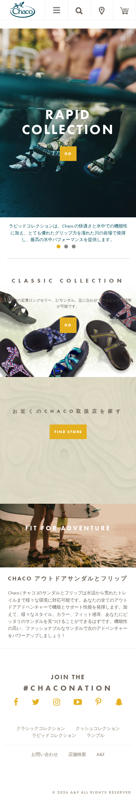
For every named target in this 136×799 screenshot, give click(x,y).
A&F (100, 754)
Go (68, 325)
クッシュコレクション (98, 728)
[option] (68, 145)
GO (68, 153)
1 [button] (60, 248)
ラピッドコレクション (54, 735)
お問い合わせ (44, 754)
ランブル (95, 735)
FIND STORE (68, 431)
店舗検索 (77, 754)
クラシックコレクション (40, 728)
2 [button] (67, 248)
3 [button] (75, 248)
